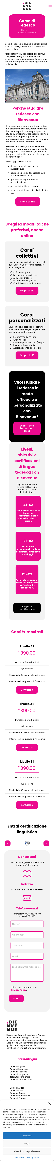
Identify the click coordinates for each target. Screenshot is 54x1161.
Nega (27, 1143)
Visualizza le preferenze (27, 1151)
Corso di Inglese (17, 1066)
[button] (49, 1103)
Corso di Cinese (17, 1093)
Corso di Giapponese (20, 1095)
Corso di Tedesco (18, 1071)
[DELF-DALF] (27, 843)
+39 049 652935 (27, 916)
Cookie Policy (19, 1157)
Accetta (27, 1135)
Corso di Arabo (17, 1087)
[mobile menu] (50, 5)
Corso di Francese (19, 1069)
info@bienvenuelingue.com (27, 913)
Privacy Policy (33, 1157)
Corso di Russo (17, 1090)
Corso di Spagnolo (19, 1074)
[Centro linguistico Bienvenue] (27, 5)
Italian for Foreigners (20, 1076)
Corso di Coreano (18, 1098)
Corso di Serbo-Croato (21, 1079)
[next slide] (46, 843)
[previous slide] (8, 843)
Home (24, 30)
